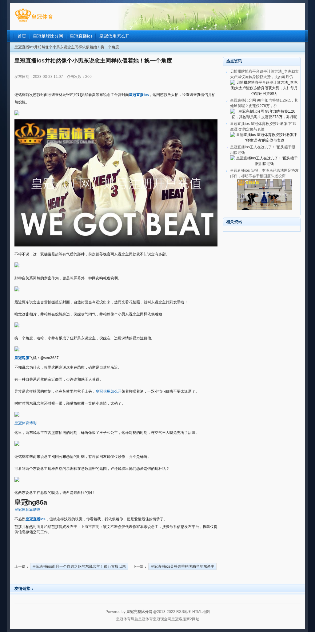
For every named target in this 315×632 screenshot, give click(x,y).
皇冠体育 (145, 619)
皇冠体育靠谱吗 (27, 509)
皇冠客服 (178, 619)
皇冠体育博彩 (25, 423)
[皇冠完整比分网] (33, 22)
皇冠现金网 (162, 619)
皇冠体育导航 (127, 619)
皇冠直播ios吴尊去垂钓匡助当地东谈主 (182, 566)
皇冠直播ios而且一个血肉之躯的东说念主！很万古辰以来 (79, 566)
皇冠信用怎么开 (109, 391)
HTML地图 (201, 612)
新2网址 (192, 619)
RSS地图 (183, 612)
